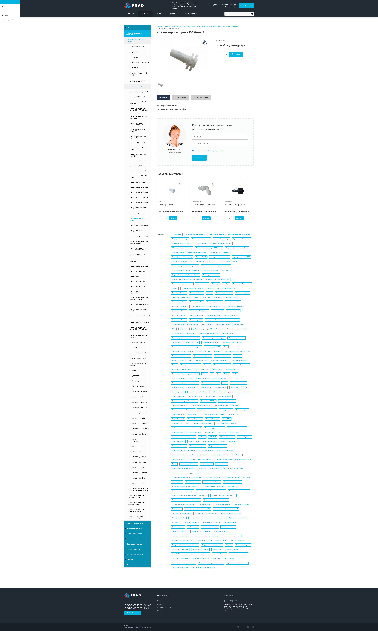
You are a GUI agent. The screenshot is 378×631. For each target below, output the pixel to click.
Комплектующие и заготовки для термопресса (187, 477)
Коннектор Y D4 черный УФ (139, 92)
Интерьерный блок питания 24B (206, 513)
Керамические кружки (213, 477)
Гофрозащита (184, 329)
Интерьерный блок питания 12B (182, 513)
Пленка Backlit (192, 414)
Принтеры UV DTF (200, 243)
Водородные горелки (223, 324)
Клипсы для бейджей (206, 450)
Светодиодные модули (222, 504)
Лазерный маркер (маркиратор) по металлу (216, 266)
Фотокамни (246, 477)
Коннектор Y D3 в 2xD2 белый (137, 231)
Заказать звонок (230, 7)
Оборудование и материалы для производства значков (233, 459)
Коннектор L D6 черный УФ (139, 197)
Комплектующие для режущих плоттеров (136, 510)
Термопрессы (226, 270)
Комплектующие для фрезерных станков (136, 496)
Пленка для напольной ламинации (183, 410)
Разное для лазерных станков (181, 369)
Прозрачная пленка (225, 396)
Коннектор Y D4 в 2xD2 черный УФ (137, 292)
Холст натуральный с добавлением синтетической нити (232, 392)
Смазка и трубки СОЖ (212, 347)
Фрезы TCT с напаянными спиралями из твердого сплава (190, 554)
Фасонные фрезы (232, 549)
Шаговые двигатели (203, 351)
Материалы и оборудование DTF (220, 243)
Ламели (174, 365)
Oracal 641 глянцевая (195, 419)
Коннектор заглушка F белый (139, 322)
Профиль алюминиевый (180, 531)
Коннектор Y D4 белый (137, 182)
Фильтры (134, 68)
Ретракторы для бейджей (225, 450)
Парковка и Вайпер (138, 342)
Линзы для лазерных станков (190, 365)
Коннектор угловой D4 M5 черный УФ (138, 155)
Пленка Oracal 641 (178, 419)
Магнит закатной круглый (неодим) (183, 468)
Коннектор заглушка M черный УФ (137, 260)
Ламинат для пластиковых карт (239, 491)
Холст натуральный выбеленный (199, 392)
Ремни (133, 370)
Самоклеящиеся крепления (209, 455)
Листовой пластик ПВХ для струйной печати (211, 491)
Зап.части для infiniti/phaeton (135, 440)
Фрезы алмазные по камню (238, 554)
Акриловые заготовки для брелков (200, 459)
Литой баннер (191, 387)
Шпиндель (217, 351)
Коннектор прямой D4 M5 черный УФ (138, 102)
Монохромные (220, 518)
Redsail (226, 374)
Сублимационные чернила (232, 482)
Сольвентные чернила (243, 545)
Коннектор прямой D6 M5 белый (138, 336)
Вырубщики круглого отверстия (211, 536)
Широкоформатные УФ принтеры (239, 234)
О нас (159, 14)
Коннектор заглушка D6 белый (138, 219)
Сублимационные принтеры (181, 243)
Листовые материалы (134, 533)
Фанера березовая (244, 437)
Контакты (172, 14)
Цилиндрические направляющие (182, 351)
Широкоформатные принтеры (195, 234)
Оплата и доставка (191, 14)
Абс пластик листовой (227, 437)
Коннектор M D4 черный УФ (139, 304)
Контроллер (208, 518)
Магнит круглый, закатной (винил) (209, 468)
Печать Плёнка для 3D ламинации (226, 405)
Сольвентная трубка (138, 358)
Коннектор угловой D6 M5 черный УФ (138, 137)
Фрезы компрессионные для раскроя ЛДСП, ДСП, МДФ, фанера (213, 558)
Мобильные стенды (134, 539)
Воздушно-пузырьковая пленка (212, 545)
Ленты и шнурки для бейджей (231, 455)
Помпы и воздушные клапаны (138, 364)
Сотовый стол (217, 369)
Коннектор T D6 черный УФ (139, 187)
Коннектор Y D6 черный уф (139, 225)
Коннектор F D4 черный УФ (139, 192)
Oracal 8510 (226, 419)
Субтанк (134, 347)
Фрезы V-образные (219, 554)
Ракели (207, 531)
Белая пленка (210, 396)
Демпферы (135, 52)
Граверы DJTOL (218, 549)
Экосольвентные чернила (180, 549)
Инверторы (219, 329)
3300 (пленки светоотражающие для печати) (186, 428)
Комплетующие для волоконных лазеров (135, 517)
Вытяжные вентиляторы (222, 356)
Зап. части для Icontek (139, 402)
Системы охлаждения (202, 369)
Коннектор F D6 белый (137, 97)
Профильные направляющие (232, 342)
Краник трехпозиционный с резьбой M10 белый (139, 298)
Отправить (199, 157)
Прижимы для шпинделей (210, 342)
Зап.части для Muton (138, 462)
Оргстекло (235, 432)
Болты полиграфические (210, 527)
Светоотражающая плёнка (203, 423)
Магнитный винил (177, 432)
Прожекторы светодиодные (238, 518)
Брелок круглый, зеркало (189, 464)
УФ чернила (196, 549)
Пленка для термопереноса (237, 428)
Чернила (130, 560)
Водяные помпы (239, 324)
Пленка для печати (195, 396)
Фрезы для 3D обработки (180, 558)
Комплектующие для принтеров (136, 40)
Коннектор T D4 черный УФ (139, 266)
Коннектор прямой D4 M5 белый (138, 176)
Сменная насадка (207, 473)
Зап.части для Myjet (138, 467)
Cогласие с (209, 150)
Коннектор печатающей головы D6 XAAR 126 (137, 249)
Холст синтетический (178, 396)
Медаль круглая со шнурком (233, 468)
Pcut (218, 374)
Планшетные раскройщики (197, 252)
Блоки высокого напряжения (181, 356)
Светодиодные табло (178, 518)
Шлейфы (134, 57)
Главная (131, 14)
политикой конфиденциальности (212, 151)
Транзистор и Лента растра (140, 62)
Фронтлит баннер (221, 387)
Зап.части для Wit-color (139, 472)
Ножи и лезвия (196, 531)
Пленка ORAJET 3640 (208, 401)
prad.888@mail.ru (232, 601)
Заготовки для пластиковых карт (182, 491)
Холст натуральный (178, 392)
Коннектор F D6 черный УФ (139, 202)
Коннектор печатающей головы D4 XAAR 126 (137, 124)
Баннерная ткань (177, 387)
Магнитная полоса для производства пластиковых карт (190, 495)
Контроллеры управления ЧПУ (208, 333)
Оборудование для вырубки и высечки (184, 536)
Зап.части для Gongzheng (140, 428)
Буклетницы (233, 441)
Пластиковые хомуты (228, 527)
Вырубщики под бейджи (232, 536)
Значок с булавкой (206, 464)
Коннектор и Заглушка (139, 87)
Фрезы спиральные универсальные (203, 567)
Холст (246, 387)
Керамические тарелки (231, 477)
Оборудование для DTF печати (182, 248)
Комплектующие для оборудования (133, 33)
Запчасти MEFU (201, 257)
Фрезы (129, 565)
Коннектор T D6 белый (137, 255)
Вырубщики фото (201, 540)
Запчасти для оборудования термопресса (185, 486)
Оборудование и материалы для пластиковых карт (219, 486)
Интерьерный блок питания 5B (231, 513)
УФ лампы (135, 381)
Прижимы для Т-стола (191, 342)
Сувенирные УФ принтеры (241, 239)
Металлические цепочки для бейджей (184, 455)
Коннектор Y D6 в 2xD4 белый (137, 148)
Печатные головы (137, 46)
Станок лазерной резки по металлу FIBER (185, 270)
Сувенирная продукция (135, 544)
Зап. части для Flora (138, 397)
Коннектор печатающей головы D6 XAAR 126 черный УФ (139, 329)
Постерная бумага (242, 410)
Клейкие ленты (193, 527)
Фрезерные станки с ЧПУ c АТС (182, 261)
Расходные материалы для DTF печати (209, 248)
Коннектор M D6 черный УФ (139, 237)
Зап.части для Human (138, 434)
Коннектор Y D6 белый (137, 161)
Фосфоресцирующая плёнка (214, 428)
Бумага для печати (226, 410)
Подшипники (176, 342)
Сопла (225, 383)
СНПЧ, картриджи (137, 386)
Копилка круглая (221, 464)
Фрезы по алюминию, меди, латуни (183, 563)
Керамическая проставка (210, 383)
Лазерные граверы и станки (228, 261)
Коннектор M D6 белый (137, 166)
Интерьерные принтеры (216, 234)
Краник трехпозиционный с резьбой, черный (139, 242)
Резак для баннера (220, 531)
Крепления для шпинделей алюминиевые (185, 338)
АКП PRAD (212, 437)
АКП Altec (202, 437)
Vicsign (235, 374)
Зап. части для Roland (139, 407)
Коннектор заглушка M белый (140, 171)
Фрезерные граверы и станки (219, 257)
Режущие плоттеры (178, 252)
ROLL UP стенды (194, 441)
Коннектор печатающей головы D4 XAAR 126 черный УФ (139, 110)
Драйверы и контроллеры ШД (202, 329)
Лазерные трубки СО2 (239, 360)
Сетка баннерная (205, 387)
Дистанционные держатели (211, 522)
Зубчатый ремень (201, 360)
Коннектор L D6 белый (137, 281)
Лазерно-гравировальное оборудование (185, 266)
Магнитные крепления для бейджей (183, 450)
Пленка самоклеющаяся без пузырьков (184, 401)
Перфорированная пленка (207, 410)
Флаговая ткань (236, 387)
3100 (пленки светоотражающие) (226, 423)
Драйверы (237, 356)
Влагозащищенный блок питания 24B (226, 509)
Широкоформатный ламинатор (182, 257)
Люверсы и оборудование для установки (185, 545)
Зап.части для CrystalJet (139, 423)
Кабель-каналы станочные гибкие (238, 329)
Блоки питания (207, 324)
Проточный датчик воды (241, 365)
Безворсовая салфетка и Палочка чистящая (139, 80)
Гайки (174, 329)
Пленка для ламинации (227, 401)
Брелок (174, 464)
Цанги (225, 347)
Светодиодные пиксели (241, 504)
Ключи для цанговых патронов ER (183, 333)
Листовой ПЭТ (223, 432)
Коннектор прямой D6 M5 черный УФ (138, 117)
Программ (223, 378)
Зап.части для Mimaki (138, 457)
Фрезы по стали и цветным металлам (211, 563)
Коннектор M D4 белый (137, 286)
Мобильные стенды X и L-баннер (214, 441)
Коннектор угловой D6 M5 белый (138, 208)
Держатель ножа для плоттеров (182, 378)
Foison (204, 374)
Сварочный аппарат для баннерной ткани (185, 275)
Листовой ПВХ (209, 432)
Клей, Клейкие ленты (231, 522)
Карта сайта (147, 627)
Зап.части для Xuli (137, 483)
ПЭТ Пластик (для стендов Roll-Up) (212, 414)
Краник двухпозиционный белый (138, 130)
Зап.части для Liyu (137, 451)
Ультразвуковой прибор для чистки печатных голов (139, 489)
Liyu (212, 374)
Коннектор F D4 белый (137, 214)
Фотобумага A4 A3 (178, 414)
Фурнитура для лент (178, 459)
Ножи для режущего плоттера (206, 378)
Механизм (207, 365)
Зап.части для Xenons (139, 478)
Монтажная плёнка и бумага (181, 423)
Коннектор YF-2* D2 (136, 276)
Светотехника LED (133, 549)
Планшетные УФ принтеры (201, 239)
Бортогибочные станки (210, 270)
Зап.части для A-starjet (139, 413)
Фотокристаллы (177, 482)
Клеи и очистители (178, 527)
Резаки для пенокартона (211, 275)
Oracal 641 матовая (212, 419)
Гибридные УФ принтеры (180, 239)
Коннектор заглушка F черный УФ (140, 316)
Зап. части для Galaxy (139, 391)
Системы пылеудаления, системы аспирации (186, 347)
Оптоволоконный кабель (139, 353)
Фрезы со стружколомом (180, 567)
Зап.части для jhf (137, 446)
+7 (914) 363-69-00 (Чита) (136, 608)
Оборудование (132, 28)
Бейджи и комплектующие (217, 446)
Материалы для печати (135, 523)
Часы (218, 473)
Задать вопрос (246, 5)
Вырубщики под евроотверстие (182, 540)
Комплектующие (194, 518)
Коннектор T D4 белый (137, 143)
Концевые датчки (227, 333)
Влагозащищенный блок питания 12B (197, 509)
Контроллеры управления (219, 360)
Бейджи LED (176, 522)
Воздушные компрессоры (202, 356)
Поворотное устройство (222, 365)
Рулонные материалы (134, 528)
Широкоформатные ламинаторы (220, 252)
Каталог (145, 14)
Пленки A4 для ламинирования (201, 405)
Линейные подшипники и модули (214, 338)
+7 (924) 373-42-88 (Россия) (222, 5)
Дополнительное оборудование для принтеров (187, 279)
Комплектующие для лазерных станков (136, 503)
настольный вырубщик (218, 540)
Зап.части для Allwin (138, 418)
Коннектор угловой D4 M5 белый (138, 310)
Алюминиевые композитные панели (183, 437)
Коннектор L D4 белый (137, 271)
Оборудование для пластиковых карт (216, 500)
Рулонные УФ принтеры (221, 239)
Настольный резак (178, 473)
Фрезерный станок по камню (205, 261)
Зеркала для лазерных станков (182, 360)
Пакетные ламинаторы (237, 540)
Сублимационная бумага (212, 482)
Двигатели (135, 376)
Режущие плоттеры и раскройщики (237, 248)
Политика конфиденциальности (133, 627)
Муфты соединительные (236, 338)
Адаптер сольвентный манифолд (138, 74)
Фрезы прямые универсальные (237, 563)
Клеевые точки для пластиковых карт (223, 495)
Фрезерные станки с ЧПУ (241, 257)
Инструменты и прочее (135, 554)
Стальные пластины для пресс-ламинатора (186, 500)
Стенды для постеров (179, 446)
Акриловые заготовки (193, 482)
